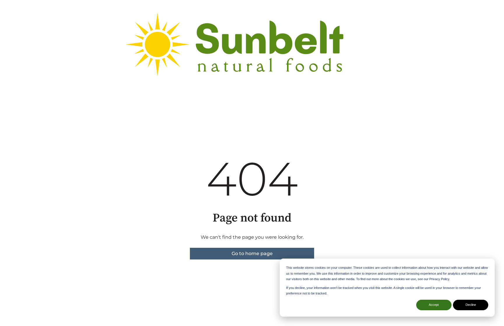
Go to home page (252, 253)
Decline (471, 304)
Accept (434, 304)
